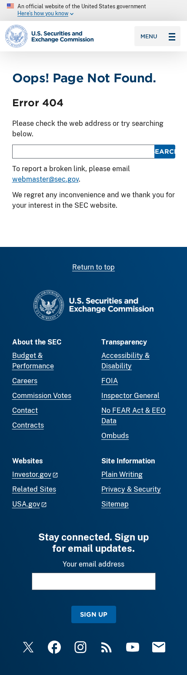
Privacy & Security (131, 489)
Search (164, 151)
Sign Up (93, 614)
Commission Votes (41, 396)
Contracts (28, 425)
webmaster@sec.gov (45, 179)
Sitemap (115, 504)
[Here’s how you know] (93, 10)
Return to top (93, 267)
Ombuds (115, 436)
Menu (148, 36)
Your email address (93, 564)
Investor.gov (31, 474)
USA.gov (26, 504)
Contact (25, 410)
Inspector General (130, 396)
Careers (24, 381)
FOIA (109, 381)
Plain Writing (122, 474)
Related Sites (34, 489)
